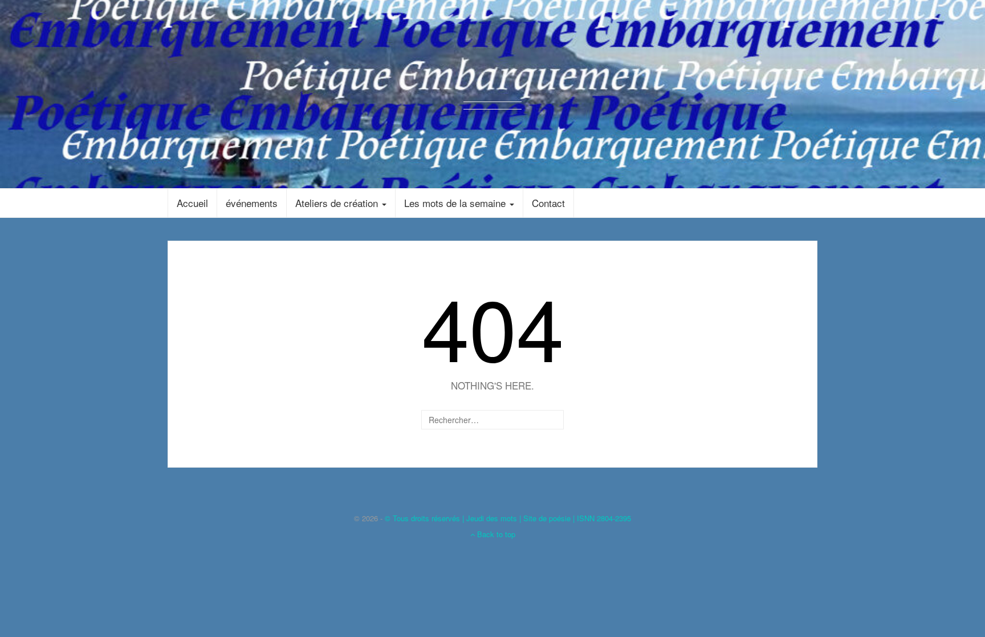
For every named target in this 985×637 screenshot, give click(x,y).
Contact (548, 203)
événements (252, 203)
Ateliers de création (338, 203)
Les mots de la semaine (456, 203)
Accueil (192, 203)
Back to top (495, 534)
